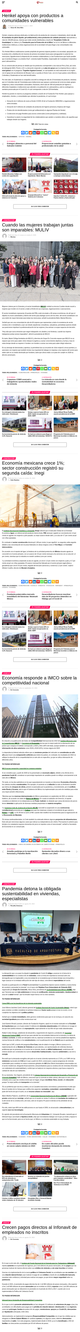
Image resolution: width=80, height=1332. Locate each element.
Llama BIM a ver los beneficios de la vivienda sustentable (22, 1003)
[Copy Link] (53, 132)
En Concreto (15, 690)
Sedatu (5, 587)
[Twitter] (26, 132)
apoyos (22, 136)
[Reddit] (30, 132)
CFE (12, 812)
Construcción (24, 372)
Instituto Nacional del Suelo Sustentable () (52, 1007)
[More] (57, 132)
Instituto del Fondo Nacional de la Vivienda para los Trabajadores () (48, 1263)
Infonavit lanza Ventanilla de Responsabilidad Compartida (22, 1300)
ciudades (22, 1137)
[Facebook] (23, 132)
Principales (35, 372)
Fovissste (50, 585)
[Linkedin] (34, 132)
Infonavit (59, 585)
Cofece (27, 810)
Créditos (42, 585)
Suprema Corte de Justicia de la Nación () (21, 808)
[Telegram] (49, 132)
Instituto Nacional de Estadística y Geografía (19, 531)
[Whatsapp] (42, 132)
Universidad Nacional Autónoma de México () (49, 1096)
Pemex (4, 812)
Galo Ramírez (15, 480)
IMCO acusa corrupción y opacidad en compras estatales (21, 768)
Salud (45, 1137)
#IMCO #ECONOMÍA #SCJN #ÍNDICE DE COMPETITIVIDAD (36, 844)
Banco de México (32, 798)
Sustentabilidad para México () (59, 989)
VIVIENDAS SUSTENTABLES (58, 1137)
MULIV (43, 306)
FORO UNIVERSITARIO (34, 1137)
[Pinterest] (38, 132)
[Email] (45, 132)
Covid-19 (34, 585)
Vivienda (44, 372)
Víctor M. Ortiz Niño (17, 27)
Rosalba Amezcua (16, 905)
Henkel (29, 136)
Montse (13, 237)
